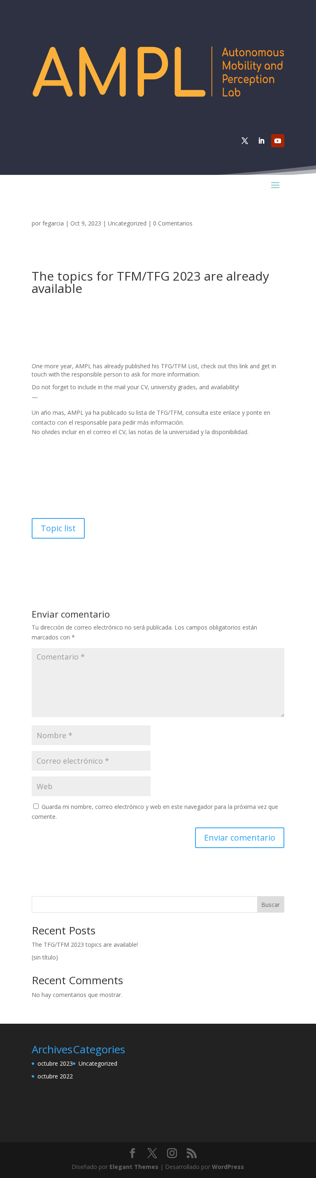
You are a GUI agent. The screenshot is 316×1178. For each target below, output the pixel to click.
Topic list (58, 528)
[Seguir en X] (244, 140)
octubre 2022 (55, 1076)
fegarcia (53, 223)
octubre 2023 (55, 1063)
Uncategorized (127, 223)
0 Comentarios (173, 223)
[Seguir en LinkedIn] (261, 140)
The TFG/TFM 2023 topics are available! (85, 944)
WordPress (228, 1167)
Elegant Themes (133, 1167)
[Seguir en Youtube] (277, 140)
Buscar (270, 904)
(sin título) (45, 957)
